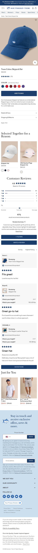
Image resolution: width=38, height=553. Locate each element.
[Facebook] (4, 496)
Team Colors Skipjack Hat (16, 261)
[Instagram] (12, 496)
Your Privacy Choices (11, 503)
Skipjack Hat (12, 292)
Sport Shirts (31, 12)
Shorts (23, 12)
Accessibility (29, 508)
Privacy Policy (14, 447)
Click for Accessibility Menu (11, 528)
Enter (31, 437)
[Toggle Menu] (3, 8)
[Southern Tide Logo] (18, 8)
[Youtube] (16, 496)
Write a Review (22, 243)
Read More (26, 544)
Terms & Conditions (27, 447)
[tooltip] (25, 222)
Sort (19, 250)
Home (2, 16)
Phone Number (19, 433)
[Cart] (36, 8)
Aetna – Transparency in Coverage (12, 510)
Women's (10, 12)
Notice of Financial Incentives (23, 473)
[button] (36, 20)
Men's (3, 12)
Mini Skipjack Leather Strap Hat (18, 331)
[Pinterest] (8, 496)
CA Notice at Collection (9, 512)
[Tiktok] (20, 496)
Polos (17, 12)
